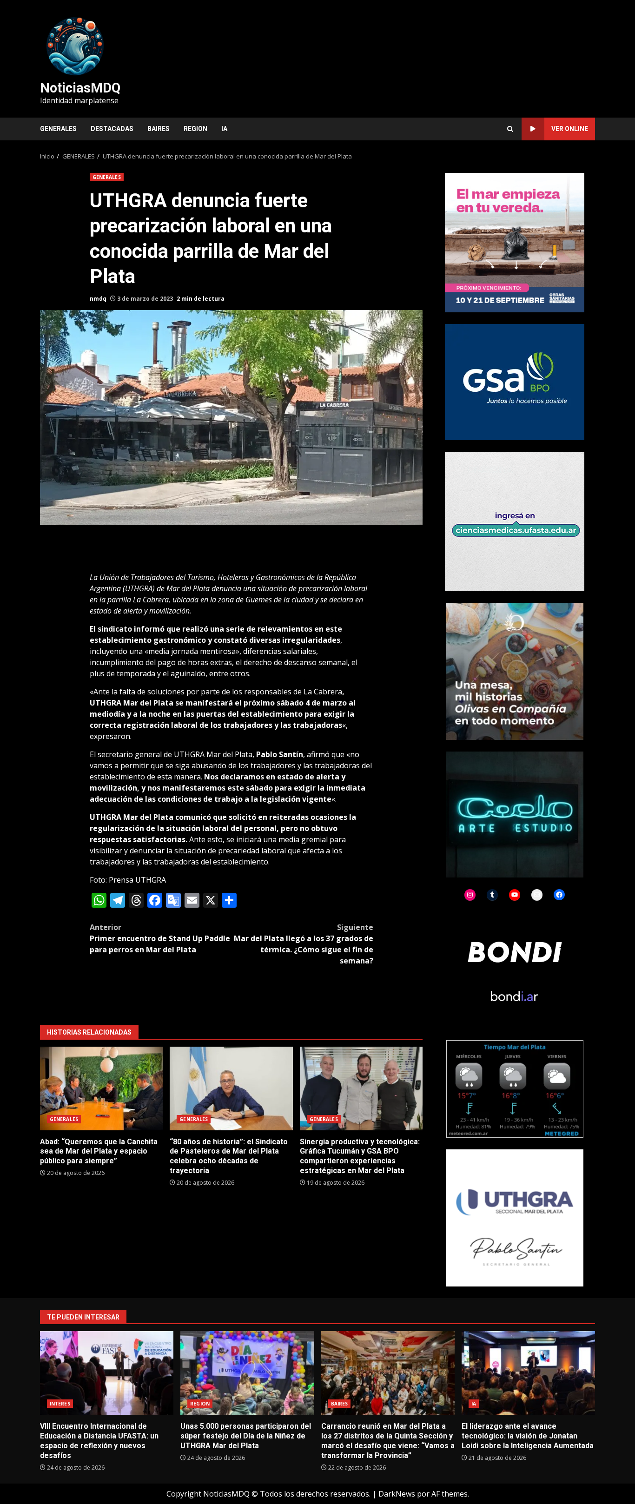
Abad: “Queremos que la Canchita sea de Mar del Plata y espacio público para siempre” (101, 1088)
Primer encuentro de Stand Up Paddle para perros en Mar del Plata (160, 938)
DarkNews (396, 1494)
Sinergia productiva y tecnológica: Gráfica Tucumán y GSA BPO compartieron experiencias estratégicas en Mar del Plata (361, 1088)
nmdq (98, 299)
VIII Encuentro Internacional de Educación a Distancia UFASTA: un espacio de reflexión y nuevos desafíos (106, 1373)
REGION (195, 128)
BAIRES (158, 128)
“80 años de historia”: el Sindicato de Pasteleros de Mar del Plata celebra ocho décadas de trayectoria (231, 1088)
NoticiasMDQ (80, 88)
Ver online (569, 128)
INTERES (60, 1403)
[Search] (510, 129)
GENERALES (58, 128)
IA (224, 128)
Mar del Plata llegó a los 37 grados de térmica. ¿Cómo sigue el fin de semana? (303, 944)
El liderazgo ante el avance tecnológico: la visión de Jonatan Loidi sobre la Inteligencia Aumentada (528, 1373)
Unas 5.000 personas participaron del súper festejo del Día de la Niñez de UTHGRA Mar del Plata (247, 1373)
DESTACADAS (112, 128)
